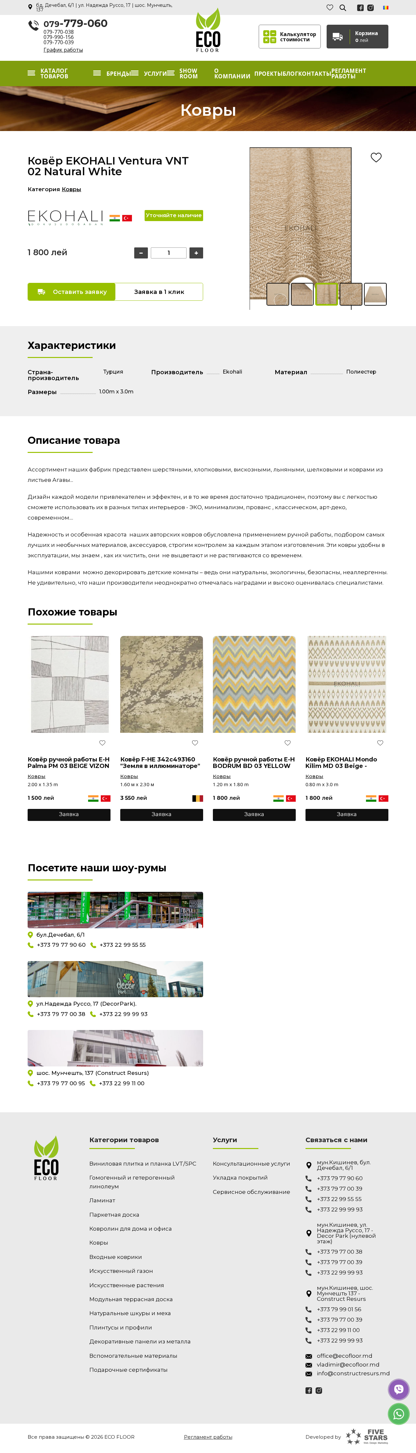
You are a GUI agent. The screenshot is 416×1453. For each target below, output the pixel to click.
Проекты (268, 73)
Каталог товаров (54, 73)
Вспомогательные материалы (133, 1356)
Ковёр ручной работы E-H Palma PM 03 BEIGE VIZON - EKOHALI (69, 762)
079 (76, 23)
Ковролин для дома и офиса (130, 1228)
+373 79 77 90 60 (61, 945)
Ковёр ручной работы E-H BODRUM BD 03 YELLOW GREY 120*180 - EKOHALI (254, 762)
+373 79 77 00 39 (339, 1189)
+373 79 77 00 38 (61, 1014)
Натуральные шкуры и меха (130, 1313)
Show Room (188, 73)
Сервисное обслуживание (251, 1192)
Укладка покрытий (240, 1177)
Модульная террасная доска (131, 1299)
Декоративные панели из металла (140, 1341)
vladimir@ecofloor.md (348, 1364)
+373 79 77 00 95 (61, 1083)
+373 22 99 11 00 (121, 1083)
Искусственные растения (126, 1285)
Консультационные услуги (251, 1163)
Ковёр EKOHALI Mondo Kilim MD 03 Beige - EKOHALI (341, 762)
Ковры (71, 189)
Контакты (314, 73)
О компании (232, 73)
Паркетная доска (114, 1214)
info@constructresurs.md (352, 1373)
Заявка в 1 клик (159, 292)
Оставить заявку (80, 292)
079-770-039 (59, 42)
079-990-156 (59, 37)
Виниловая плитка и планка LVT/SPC (142, 1163)
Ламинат (102, 1200)
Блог (290, 73)
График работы (63, 49)
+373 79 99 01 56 (339, 1309)
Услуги (155, 73)
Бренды (118, 73)
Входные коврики (115, 1257)
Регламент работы (348, 73)
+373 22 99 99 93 (123, 1014)
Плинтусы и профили (120, 1327)
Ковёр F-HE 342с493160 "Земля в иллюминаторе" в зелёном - (160, 762)
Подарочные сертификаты (128, 1370)
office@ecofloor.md (344, 1356)
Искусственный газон (121, 1271)
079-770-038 (59, 31)
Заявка (69, 814)
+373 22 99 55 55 (123, 945)
